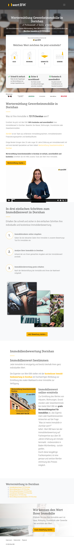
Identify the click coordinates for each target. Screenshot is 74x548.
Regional (24, 540)
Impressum (9, 540)
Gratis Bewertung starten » (43, 530)
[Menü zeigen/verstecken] (64, 5)
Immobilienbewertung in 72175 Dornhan (19, 487)
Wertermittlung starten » (16, 163)
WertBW (8, 134)
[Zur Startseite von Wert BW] (17, 5)
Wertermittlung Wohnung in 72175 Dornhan (20, 491)
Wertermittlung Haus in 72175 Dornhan (19, 489)
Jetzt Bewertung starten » (37, 334)
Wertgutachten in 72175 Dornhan (17, 495)
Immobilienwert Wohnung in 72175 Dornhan (20, 493)
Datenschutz (17, 540)
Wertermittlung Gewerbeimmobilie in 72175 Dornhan (23, 497)
